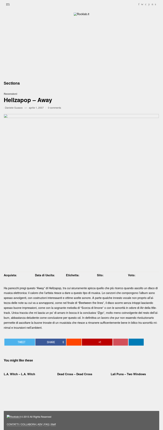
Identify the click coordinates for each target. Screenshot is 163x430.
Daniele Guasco (14, 107)
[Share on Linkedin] (136, 342)
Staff (53, 424)
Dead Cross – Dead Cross (74, 374)
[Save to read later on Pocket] (120, 342)
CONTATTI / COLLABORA (21, 424)
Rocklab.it (15, 416)
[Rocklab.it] (81, 14)
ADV (40, 424)
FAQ (46, 424)
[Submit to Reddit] (74, 342)
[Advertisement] (81, 47)
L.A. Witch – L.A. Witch (19, 374)
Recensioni (10, 94)
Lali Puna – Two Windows (128, 374)
